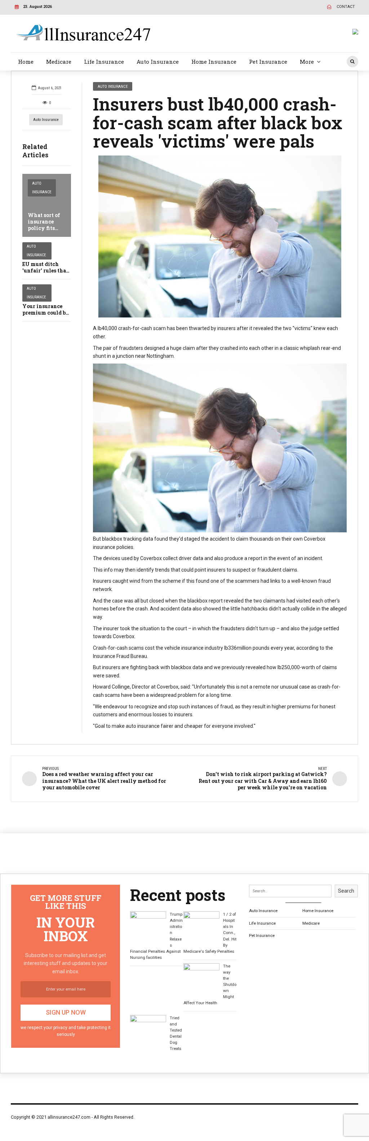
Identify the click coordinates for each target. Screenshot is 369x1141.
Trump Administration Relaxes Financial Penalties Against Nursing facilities (156, 936)
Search (346, 891)
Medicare (58, 61)
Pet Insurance (268, 61)
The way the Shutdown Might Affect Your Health (209, 984)
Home (26, 61)
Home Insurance (213, 61)
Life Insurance (104, 61)
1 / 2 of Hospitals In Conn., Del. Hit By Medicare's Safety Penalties (209, 932)
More (307, 61)
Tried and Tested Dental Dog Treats (176, 1033)
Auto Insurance (158, 61)
